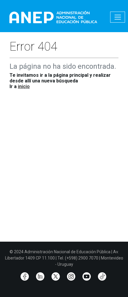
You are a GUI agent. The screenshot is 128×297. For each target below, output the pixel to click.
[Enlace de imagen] (53, 17)
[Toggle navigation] (117, 17)
